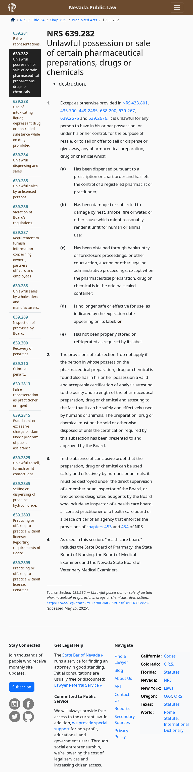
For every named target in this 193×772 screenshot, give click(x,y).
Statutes (172, 672)
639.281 (27, 38)
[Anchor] (109, 156)
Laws (168, 688)
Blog (119, 670)
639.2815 (26, 431)
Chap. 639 (58, 20)
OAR (168, 696)
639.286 (23, 214)
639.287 (26, 254)
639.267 (127, 110)
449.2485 (88, 110)
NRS (23, 20)
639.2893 (26, 534)
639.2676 (97, 118)
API (118, 686)
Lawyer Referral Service (76, 685)
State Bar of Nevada (81, 655)
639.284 (25, 162)
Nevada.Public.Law (92, 7)
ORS (178, 696)
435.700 (68, 110)
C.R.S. (169, 664)
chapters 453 (99, 526)
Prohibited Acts (84, 20)
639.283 (26, 123)
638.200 (108, 110)
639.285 (25, 188)
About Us (123, 678)
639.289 (24, 325)
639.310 (20, 369)
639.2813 (25, 394)
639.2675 (69, 118)
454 (125, 526)
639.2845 (25, 494)
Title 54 (38, 20)
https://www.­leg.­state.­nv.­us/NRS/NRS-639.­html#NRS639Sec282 (98, 603)
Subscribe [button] (21, 687)
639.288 (26, 296)
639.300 (23, 348)
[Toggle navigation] (177, 8)
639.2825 (26, 465)
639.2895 (26, 576)
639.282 (26, 72)
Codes (170, 656)
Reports (122, 708)
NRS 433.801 (135, 103)
